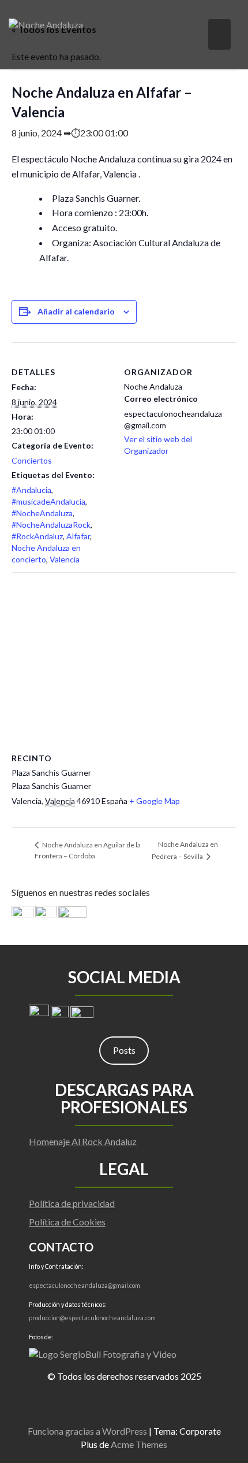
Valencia (65, 559)
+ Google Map (154, 801)
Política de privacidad (72, 1203)
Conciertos (32, 460)
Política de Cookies (67, 1221)
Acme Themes (139, 1444)
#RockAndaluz (37, 536)
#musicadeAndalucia (48, 501)
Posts (124, 1050)
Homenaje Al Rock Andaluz (83, 1141)
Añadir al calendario (76, 311)
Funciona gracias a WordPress (87, 1430)
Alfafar (78, 536)
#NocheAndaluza (42, 513)
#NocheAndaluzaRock (51, 524)
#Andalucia (31, 490)
